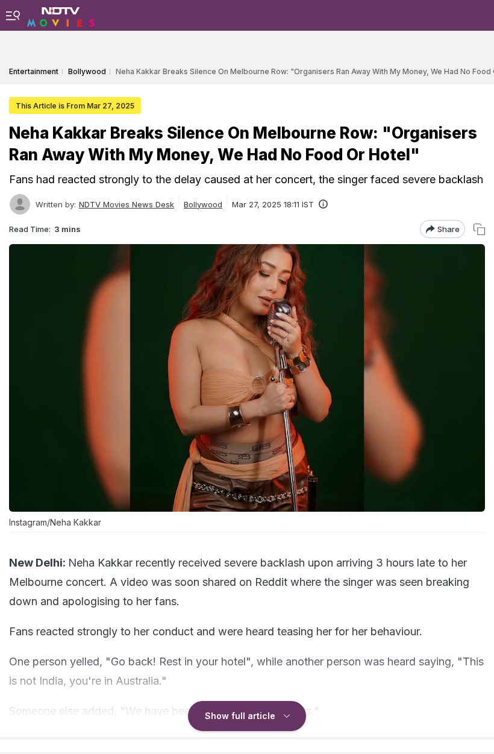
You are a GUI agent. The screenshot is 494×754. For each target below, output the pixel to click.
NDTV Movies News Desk (126, 204)
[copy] (479, 229)
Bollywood (203, 204)
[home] (61, 15)
